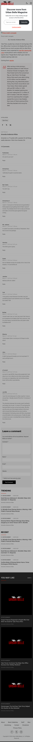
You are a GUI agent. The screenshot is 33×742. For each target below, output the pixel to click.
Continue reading (16, 27)
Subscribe (24, 22)
